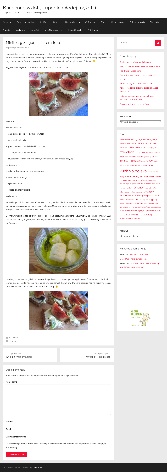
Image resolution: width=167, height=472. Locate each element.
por (147, 200)
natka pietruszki (125, 192)
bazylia (140, 140)
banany (133, 139)
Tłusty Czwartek (75, 30)
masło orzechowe (145, 180)
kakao (149, 160)
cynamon (144, 147)
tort (127, 215)
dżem (126, 157)
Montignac (137, 187)
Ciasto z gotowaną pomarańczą (134, 104)
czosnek (140, 152)
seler (152, 203)
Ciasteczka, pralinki (26, 22)
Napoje (6, 30)
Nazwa (10, 421)
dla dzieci (149, 153)
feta (11, 341)
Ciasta (6, 22)
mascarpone (133, 180)
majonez (139, 176)
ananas (122, 140)
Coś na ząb (90, 22)
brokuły (149, 140)
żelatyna (122, 219)
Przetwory (20, 30)
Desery (56, 22)
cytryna (153, 147)
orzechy (149, 191)
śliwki (135, 207)
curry (137, 147)
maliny (158, 176)
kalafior (155, 161)
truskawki (133, 215)
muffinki (154, 188)
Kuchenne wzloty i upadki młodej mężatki (49, 8)
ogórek (138, 192)
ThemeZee (37, 467)
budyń (154, 140)
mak (145, 177)
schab (148, 203)
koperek (137, 166)
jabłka (122, 161)
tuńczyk (141, 215)
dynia (122, 157)
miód (139, 184)
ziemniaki (129, 219)
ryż (145, 203)
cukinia (131, 147)
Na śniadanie (71, 22)
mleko (158, 184)
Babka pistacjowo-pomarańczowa (136, 83)
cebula (127, 143)
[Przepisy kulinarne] (140, 326)
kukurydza (123, 177)
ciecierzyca (124, 147)
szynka (153, 211)
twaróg (148, 214)
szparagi (141, 211)
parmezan (131, 196)
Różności (34, 30)
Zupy (103, 22)
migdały (133, 184)
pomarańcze (130, 200)
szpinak (147, 210)
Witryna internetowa (16, 437)
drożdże (157, 153)
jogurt (137, 161)
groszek (146, 157)
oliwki (143, 192)
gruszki (152, 157)
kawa (127, 166)
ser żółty (129, 207)
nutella (133, 192)
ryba (141, 203)
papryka (123, 195)
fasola (131, 157)
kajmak (142, 161)
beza (144, 140)
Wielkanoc (93, 30)
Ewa (121, 259)
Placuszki (154, 22)
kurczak (131, 176)
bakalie (127, 140)
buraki (122, 143)
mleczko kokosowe (148, 184)
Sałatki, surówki (137, 22)
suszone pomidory (131, 211)
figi (15, 341)
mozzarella (147, 188)
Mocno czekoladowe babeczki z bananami (140, 66)
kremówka (147, 165)
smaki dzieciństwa (144, 207)
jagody (128, 161)
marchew (123, 180)
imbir (156, 157)
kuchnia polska (133, 171)
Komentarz (11, 382)
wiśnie (154, 215)
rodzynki (136, 203)
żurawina (137, 219)
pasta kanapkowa (141, 196)
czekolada (127, 152)
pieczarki (150, 196)
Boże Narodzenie (52, 30)
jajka (133, 161)
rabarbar (130, 203)
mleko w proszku (125, 188)
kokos (132, 166)
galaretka (140, 157)
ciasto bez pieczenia (137, 143)
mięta (127, 184)
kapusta (122, 166)
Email (9, 429)
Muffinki (44, 22)
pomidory (140, 199)
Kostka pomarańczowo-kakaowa (135, 62)
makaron (150, 177)
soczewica (154, 207)
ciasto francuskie (150, 143)
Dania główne (118, 22)
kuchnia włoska (152, 172)
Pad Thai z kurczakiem (130, 71)
